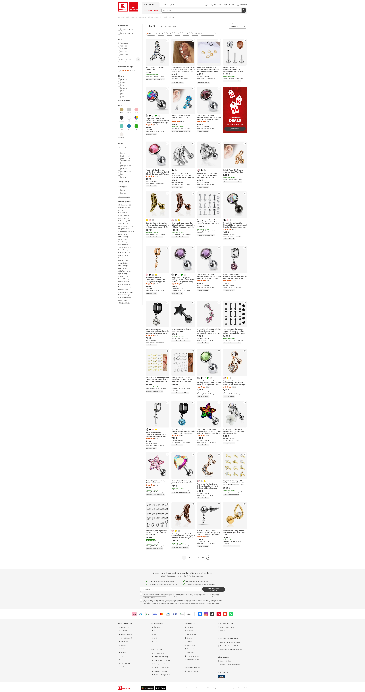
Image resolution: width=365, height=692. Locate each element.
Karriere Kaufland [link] (226, 661)
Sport (122, 656)
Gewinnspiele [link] (191, 649)
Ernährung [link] (190, 652)
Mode (122, 649)
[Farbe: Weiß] (153, 115)
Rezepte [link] (189, 641)
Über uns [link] (223, 631)
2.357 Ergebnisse (170, 26)
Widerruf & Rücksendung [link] (162, 660)
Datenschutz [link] (199, 688)
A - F (155, 631)
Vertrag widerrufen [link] (160, 664)
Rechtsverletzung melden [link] (162, 675)
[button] (151, 34)
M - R (155, 638)
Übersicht (157, 627)
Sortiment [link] (190, 638)
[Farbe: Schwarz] (150, 115)
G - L (155, 634)
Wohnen (123, 645)
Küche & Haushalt (126, 638)
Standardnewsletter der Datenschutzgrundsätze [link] (154, 596)
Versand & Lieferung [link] (160, 671)
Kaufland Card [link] (191, 634)
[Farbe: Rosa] (198, 170)
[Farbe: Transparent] (159, 115)
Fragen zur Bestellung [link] (161, 657)
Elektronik (124, 631)
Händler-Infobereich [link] (193, 671)
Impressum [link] (180, 688)
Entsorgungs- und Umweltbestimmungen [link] (223, 688)
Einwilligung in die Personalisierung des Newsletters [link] (155, 601)
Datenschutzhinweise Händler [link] (229, 646)
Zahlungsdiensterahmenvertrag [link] (230, 642)
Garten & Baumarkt (127, 634)
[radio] (128, 43)
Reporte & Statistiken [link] (227, 627)
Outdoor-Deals (125, 627)
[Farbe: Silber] (147, 115)
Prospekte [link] (190, 631)
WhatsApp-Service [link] (193, 660)
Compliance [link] (189, 688)
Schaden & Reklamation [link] (161, 667)
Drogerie (123, 652)
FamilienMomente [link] (193, 656)
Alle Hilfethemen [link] (159, 653)
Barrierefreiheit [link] (242, 688)
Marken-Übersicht (126, 667)
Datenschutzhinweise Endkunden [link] (231, 649)
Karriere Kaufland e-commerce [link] (230, 664)
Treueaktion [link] (191, 645)
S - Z (155, 641)
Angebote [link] (190, 627)
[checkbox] (128, 30)
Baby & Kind (125, 641)
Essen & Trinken (126, 663)
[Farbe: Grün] (156, 115)
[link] (169, 4)
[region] (130, 111)
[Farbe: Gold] (147, 220)
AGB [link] (207, 688)
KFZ (122, 660)
